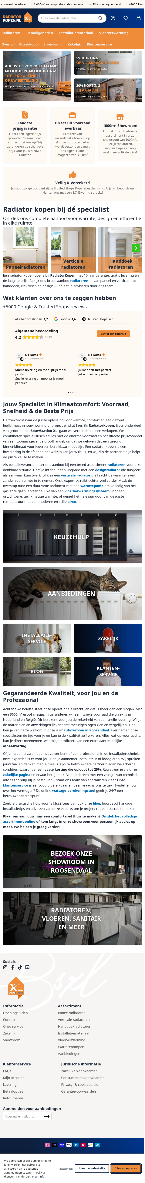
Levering (10, 1084)
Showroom (11, 1040)
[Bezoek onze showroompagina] (72, 918)
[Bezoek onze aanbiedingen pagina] (72, 593)
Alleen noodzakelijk (92, 1168)
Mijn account (13, 1077)
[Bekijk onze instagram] (5, 967)
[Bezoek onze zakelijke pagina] (108, 638)
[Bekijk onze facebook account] (12, 967)
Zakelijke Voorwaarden (79, 1071)
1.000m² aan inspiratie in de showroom (43, 4)
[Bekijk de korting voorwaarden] (37, 76)
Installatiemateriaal (73, 1033)
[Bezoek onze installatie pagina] (37, 638)
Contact (9, 1019)
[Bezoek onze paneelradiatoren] (108, 63)
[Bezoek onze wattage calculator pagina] (72, 536)
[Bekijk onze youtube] (27, 967)
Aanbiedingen (69, 1053)
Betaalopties (13, 1091)
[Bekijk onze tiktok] (20, 967)
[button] (136, 248)
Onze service (13, 1026)
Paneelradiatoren (72, 1013)
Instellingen (66, 1168)
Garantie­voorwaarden (78, 1091)
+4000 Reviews (122, 4)
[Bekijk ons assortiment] (108, 90)
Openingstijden (15, 1013)
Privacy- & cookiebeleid (79, 1084)
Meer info (38, 1176)
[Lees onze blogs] (37, 671)
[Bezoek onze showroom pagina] (72, 861)
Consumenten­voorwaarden (83, 1077)
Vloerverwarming (71, 1040)
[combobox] (72, 18)
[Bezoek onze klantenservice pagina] (108, 671)
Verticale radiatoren (74, 1019)
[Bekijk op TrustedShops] (19, 356)
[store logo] (17, 18)
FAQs (7, 1071)
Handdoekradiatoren (74, 1026)
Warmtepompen (71, 1046)
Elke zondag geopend (90, 4)
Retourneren (13, 1098)
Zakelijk (9, 1033)
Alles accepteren (126, 1168)
